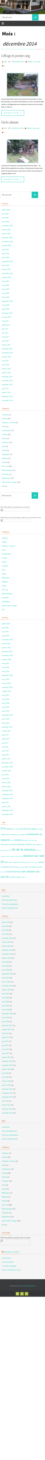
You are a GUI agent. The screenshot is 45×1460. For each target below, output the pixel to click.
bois (22, 826)
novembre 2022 (7, 270)
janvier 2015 (6, 390)
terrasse (39, 864)
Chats (4, 424)
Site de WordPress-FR (10, 905)
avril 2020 (5, 282)
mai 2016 (5, 358)
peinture (11, 859)
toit (2, 869)
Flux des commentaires (10, 901)
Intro (3, 444)
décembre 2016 (7, 346)
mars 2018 (5, 306)
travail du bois (13, 868)
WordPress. (32, 1283)
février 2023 (6, 267)
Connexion (6, 893)
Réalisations (6, 475)
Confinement (6, 428)
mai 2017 (5, 330)
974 (3, 825)
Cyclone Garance (8, 1259)
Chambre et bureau (8, 420)
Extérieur (5, 440)
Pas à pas (37, 61)
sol (29, 864)
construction (5, 832)
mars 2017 (5, 338)
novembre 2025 (7, 223)
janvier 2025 (6, 231)
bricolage (39, 826)
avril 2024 (5, 251)
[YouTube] (17, 1291)
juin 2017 (5, 326)
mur (6, 859)
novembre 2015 (7, 378)
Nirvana (23, 1283)
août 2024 (5, 247)
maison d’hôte (19, 853)
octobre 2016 (6, 354)
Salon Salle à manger (9, 479)
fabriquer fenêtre (24, 841)
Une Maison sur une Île (13, 3)
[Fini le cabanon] (22, 148)
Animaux (5, 412)
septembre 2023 (7, 259)
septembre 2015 (7, 382)
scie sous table (23, 864)
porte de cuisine (33, 859)
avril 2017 (5, 334)
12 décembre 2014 (17, 61)
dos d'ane (34, 837)
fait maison (36, 842)
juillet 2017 (6, 322)
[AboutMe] (22, 1291)
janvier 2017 (6, 342)
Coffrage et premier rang (15, 56)
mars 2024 (5, 255)
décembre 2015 (7, 374)
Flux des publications (9, 897)
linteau (8, 853)
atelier (9, 826)
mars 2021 (5, 279)
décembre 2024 (7, 235)
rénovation (14, 864)
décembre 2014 (7, 394)
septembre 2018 (7, 298)
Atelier (30, 61)
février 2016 (6, 366)
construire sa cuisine (18, 832)
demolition (25, 837)
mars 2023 (5, 263)
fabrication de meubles (9, 842)
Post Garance (6, 1255)
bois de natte (30, 826)
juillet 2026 (6, 207)
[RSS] (26, 1291)
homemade (8, 847)
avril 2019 (5, 290)
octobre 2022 (6, 275)
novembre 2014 (7, 398)
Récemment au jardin (11, 1249)
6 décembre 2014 (17, 127)
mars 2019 (5, 294)
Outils (4, 460)
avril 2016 (5, 362)
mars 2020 (5, 286)
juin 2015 (5, 386)
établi (18, 874)
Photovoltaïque (7, 467)
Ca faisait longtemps (9, 1263)
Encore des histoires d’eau (11, 1267)
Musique (5, 455)
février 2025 (6, 227)
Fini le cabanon (9, 121)
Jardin (4, 448)
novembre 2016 (7, 350)
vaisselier (12, 874)
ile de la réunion (24, 847)
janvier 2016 (6, 370)
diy (30, 837)
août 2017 (5, 318)
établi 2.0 (23, 874)
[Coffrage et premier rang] (22, 83)
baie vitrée (15, 826)
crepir (12, 837)
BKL (5, 61)
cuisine (18, 837)
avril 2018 (5, 302)
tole (5, 869)
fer (42, 841)
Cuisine (4, 432)
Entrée (4, 436)
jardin (37, 847)
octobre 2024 (6, 243)
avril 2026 (5, 219)
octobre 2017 (6, 314)
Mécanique (6, 452)
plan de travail (19, 860)
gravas (2, 847)
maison (12, 853)
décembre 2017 (7, 310)
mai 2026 (5, 215)
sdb (3, 483)
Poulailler (5, 471)
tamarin (33, 864)
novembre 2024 (7, 239)
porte (26, 860)
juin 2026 (5, 211)
